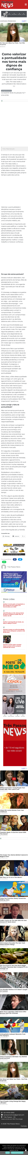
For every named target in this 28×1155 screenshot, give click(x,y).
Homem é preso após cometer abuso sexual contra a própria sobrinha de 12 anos (12, 646)
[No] (26, 1149)
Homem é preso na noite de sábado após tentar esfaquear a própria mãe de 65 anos (14, 631)
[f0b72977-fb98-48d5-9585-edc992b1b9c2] (14, 664)
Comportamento (6, 90)
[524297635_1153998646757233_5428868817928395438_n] (14, 582)
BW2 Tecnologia (18, 1119)
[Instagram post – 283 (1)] (14, 706)
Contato (24, 1126)
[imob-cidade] (14, 685)
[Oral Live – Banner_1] (14, 14)
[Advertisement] (14, 191)
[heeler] (14, 550)
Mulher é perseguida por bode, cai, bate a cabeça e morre (13, 622)
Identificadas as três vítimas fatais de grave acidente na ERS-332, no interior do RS (13, 614)
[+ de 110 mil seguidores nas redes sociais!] (15, 743)
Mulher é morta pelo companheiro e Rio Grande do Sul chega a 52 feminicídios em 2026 (14, 605)
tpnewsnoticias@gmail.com (14, 1115)
